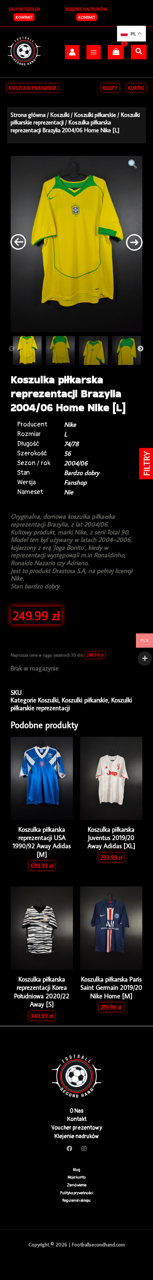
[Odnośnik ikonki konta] (72, 52)
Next (140, 348)
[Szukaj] (138, 51)
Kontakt (86, 17)
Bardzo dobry (81, 473)
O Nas (76, 1111)
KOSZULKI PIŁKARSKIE (33, 87)
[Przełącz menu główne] (93, 52)
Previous (11, 348)
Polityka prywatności (76, 1193)
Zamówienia (76, 1185)
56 (67, 453)
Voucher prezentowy (76, 1127)
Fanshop (75, 482)
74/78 (71, 444)
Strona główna (28, 114)
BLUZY (110, 87)
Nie (68, 492)
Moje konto (77, 1177)
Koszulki (59, 114)
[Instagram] (84, 1148)
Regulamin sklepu (76, 1200)
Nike (70, 424)
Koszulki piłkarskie (95, 114)
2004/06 (76, 463)
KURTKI (136, 87)
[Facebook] (69, 1148)
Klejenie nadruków (76, 1136)
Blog (76, 1169)
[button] (24, 17)
